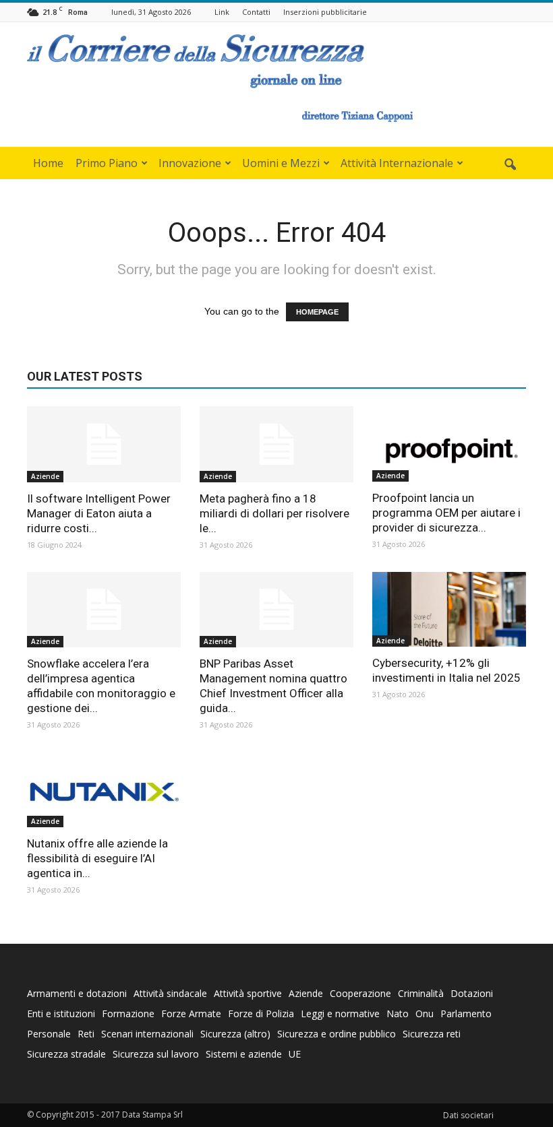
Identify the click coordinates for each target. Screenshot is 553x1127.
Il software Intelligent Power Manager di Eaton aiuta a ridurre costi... (99, 513)
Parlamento (466, 1013)
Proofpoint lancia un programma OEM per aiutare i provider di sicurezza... (446, 512)
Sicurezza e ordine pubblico (336, 1033)
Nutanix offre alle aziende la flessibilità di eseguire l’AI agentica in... (97, 858)
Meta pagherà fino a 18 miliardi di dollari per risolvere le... (274, 513)
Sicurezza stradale (66, 1054)
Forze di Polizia (261, 1013)
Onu (424, 1013)
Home (48, 163)
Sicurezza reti (432, 1033)
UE (295, 1054)
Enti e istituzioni (61, 1013)
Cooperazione (360, 993)
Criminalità (421, 993)
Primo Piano (107, 163)
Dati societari (468, 1115)
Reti (86, 1033)
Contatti (256, 12)
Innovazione (189, 163)
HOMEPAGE (317, 312)
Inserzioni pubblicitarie (325, 12)
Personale (49, 1033)
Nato (397, 1013)
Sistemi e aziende (244, 1054)
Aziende (45, 476)
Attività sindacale (170, 993)
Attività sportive (248, 993)
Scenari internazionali (147, 1033)
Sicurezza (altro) (235, 1033)
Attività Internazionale (397, 163)
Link (221, 12)
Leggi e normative (340, 1013)
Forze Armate (191, 1013)
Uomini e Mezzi (281, 163)
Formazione (128, 1013)
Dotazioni (471, 993)
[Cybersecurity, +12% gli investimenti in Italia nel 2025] (449, 609)
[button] (510, 165)
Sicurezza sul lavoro (156, 1054)
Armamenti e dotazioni (77, 993)
